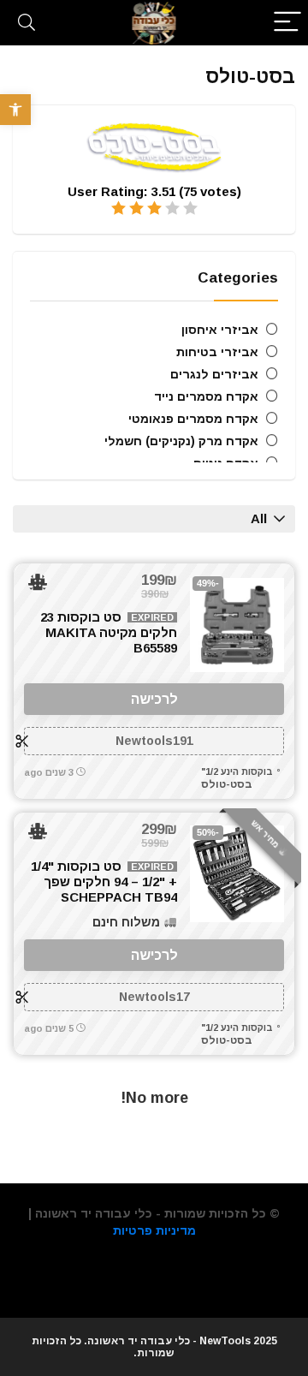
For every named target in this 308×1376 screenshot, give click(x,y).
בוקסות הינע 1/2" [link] (237, 771)
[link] (15, 109)
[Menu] (287, 22)
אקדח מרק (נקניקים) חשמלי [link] (181, 441)
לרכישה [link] (154, 699)
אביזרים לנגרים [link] (214, 374)
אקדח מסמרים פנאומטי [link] (193, 419)
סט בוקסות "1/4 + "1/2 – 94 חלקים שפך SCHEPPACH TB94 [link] (104, 881)
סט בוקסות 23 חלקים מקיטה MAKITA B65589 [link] (108, 632)
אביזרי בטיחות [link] (217, 352)
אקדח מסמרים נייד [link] (206, 396)
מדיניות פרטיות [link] (154, 1230)
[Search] (26, 22)
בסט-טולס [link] (226, 784)
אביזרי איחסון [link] (219, 330)
